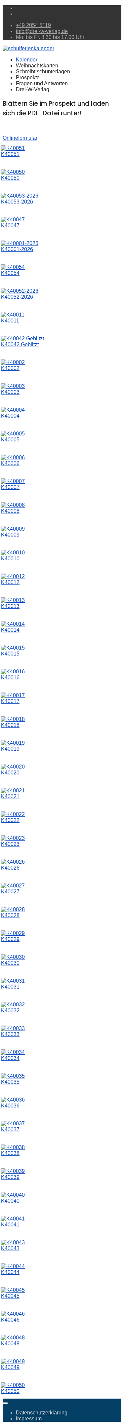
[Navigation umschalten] (5, 1403)
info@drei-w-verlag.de (42, 31)
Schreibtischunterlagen (43, 71)
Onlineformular (20, 138)
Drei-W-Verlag (32, 89)
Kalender (26, 59)
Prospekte (28, 77)
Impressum (29, 1418)
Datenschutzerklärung (41, 1412)
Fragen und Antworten (42, 83)
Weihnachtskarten (37, 65)
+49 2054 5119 (33, 25)
